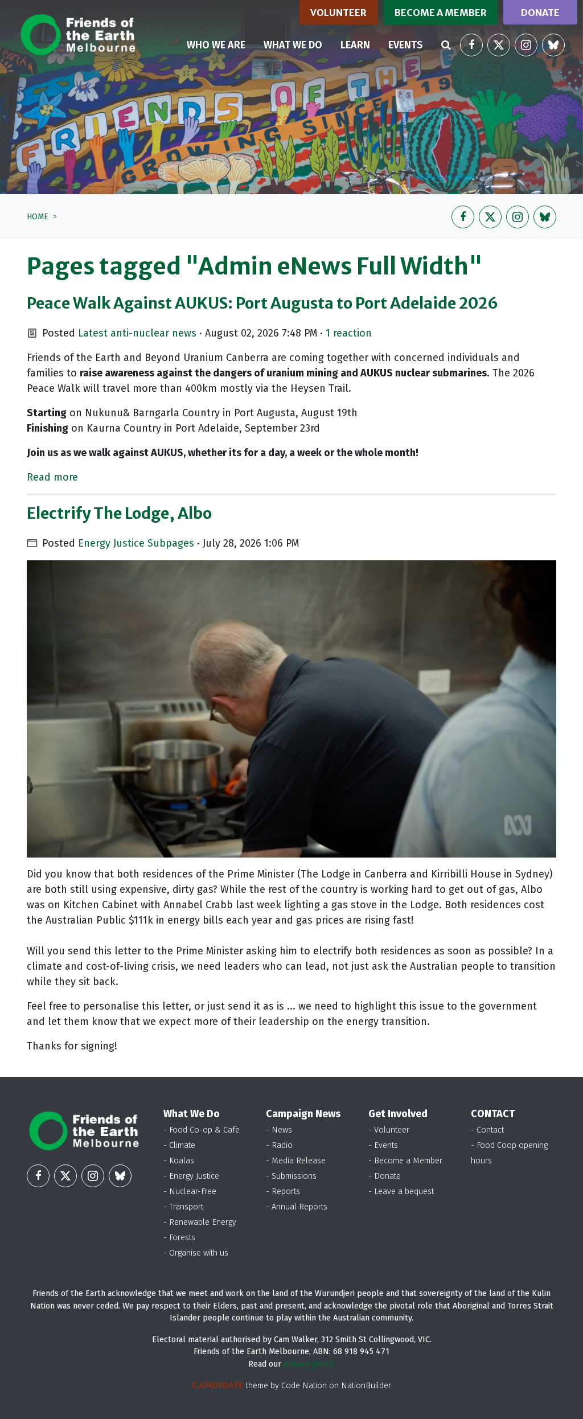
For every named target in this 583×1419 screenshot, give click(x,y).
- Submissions (291, 1176)
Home (37, 217)
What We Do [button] (293, 45)
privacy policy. (309, 1364)
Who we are (216, 45)
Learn (355, 45)
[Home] (77, 34)
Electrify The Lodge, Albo (119, 513)
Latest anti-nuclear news (137, 333)
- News (279, 1130)
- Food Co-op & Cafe (201, 1130)
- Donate (384, 1176)
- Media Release (296, 1161)
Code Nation (304, 1386)
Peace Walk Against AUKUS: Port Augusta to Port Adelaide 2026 (262, 303)
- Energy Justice (191, 1176)
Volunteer (338, 12)
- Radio (279, 1145)
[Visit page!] (471, 45)
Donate (540, 12)
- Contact (487, 1130)
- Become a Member (405, 1161)
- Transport (183, 1207)
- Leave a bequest (401, 1191)
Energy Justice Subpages (136, 543)
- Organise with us (195, 1253)
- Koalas (178, 1161)
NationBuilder (366, 1386)
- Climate (179, 1145)
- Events (383, 1145)
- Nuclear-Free (189, 1191)
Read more (52, 477)
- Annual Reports (296, 1207)
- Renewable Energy (199, 1222)
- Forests (179, 1237)
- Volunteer (388, 1130)
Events (405, 45)
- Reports (283, 1191)
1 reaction (349, 333)
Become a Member (441, 12)
